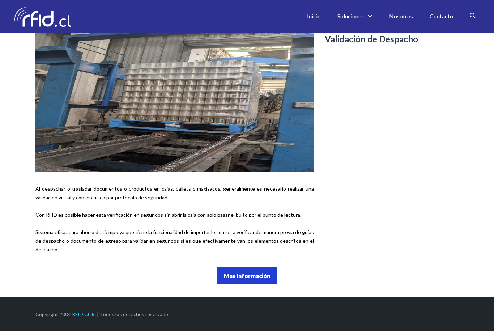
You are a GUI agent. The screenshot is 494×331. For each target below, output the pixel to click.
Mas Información (247, 275)
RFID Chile (84, 314)
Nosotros (401, 16)
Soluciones (350, 16)
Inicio (314, 16)
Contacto (441, 16)
